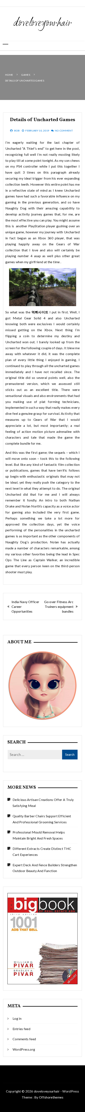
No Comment (64, 130)
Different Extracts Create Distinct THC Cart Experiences (42, 852)
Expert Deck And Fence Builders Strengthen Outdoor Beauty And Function (45, 868)
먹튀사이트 (40, 312)
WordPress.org (24, 1049)
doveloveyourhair (43, 23)
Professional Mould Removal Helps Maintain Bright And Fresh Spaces (39, 835)
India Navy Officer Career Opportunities (25, 606)
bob (17, 130)
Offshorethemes (51, 1097)
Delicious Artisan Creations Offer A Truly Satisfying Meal (43, 803)
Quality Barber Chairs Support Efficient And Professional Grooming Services (42, 819)
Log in (17, 1018)
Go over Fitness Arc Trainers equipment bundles (58, 606)
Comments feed (24, 1039)
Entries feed (21, 1029)
